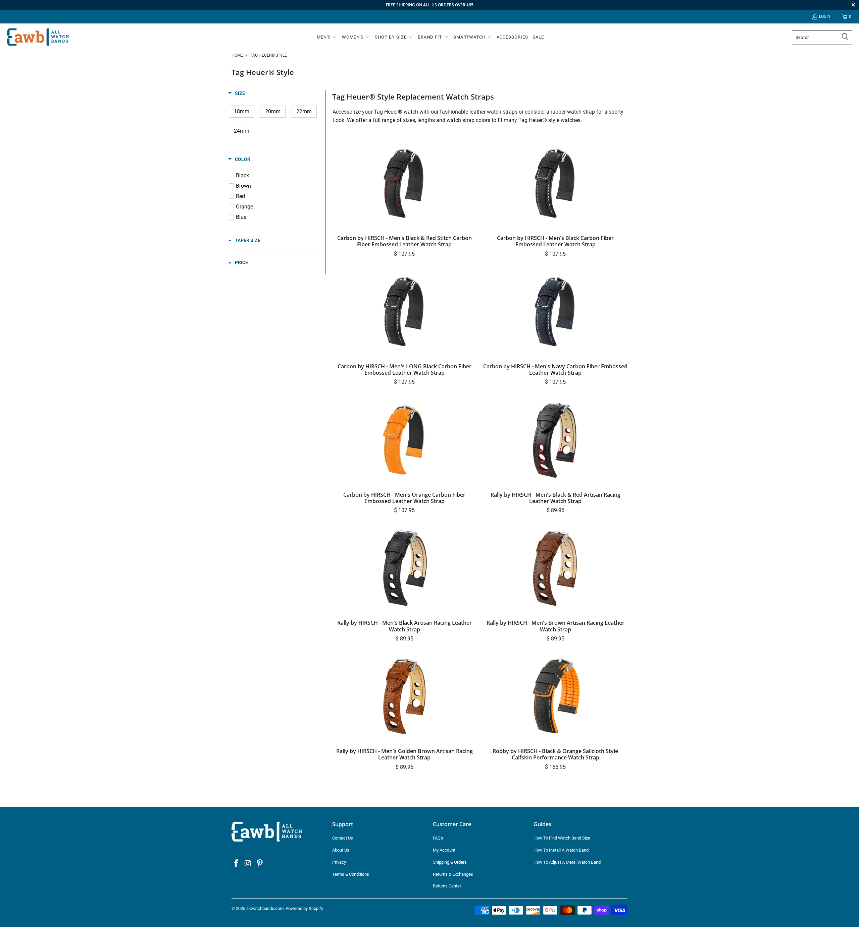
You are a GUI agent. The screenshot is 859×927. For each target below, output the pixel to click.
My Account (444, 850)
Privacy (339, 862)
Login (824, 16)
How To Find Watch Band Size (562, 838)
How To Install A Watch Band (561, 850)
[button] (327, 37)
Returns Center (447, 885)
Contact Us (342, 838)
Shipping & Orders (450, 862)
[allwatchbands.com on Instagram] (248, 863)
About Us (340, 850)
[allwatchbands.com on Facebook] (237, 863)
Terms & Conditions (350, 874)
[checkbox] (241, 112)
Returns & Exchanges (453, 874)
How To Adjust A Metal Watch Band (567, 862)
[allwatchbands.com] (38, 37)
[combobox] (822, 37)
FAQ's (438, 838)
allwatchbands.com (265, 908)
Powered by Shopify (304, 908)
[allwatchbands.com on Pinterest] (260, 863)
